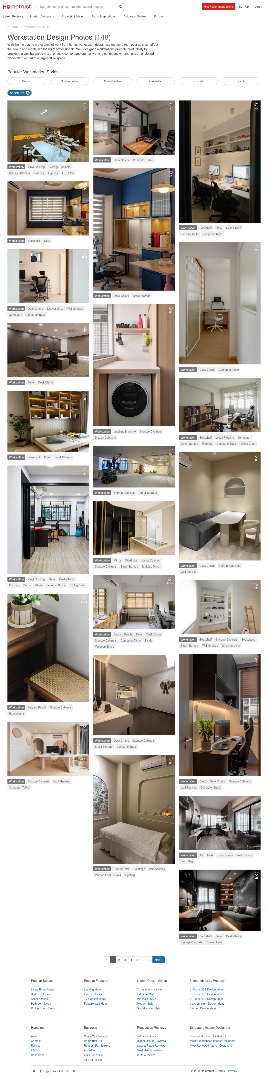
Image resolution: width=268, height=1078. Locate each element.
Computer (15, 315)
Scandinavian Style (148, 1008)
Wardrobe (131, 560)
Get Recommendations (218, 6)
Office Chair (248, 443)
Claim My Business (96, 1036)
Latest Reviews (13, 16)
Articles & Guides (134, 16)
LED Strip (68, 173)
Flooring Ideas (93, 994)
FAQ (33, 1050)
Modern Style (145, 1003)
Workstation (16, 167)
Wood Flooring (225, 437)
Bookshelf (206, 228)
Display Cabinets (19, 173)
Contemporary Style (149, 989)
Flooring (39, 173)
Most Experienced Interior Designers (212, 1041)
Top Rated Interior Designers (208, 1036)
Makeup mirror (151, 566)
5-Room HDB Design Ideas (206, 999)
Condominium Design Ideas (207, 1003)
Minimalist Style (146, 999)
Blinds (38, 585)
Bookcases (248, 639)
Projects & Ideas (73, 16)
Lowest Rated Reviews (151, 1045)
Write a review (146, 1055)
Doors (27, 585)
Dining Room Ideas (43, 1008)
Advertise (90, 1050)
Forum (158, 16)
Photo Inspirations (103, 16)
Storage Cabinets (59, 167)
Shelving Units (189, 234)
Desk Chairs (121, 160)
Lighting (53, 173)
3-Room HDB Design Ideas (206, 989)
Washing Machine (125, 431)
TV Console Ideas (95, 999)
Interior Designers (42, 16)
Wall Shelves (75, 308)
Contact (36, 1041)
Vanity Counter (151, 560)
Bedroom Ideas (40, 994)
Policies (35, 1045)
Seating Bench (123, 634)
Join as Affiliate (93, 1060)
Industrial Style (146, 994)
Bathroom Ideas (41, 1003)
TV (201, 855)
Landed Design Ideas (203, 1008)
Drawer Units (55, 308)
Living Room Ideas (42, 989)
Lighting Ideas (92, 989)
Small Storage (141, 296)
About (34, 1036)
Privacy (232, 1071)
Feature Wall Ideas (95, 1003)
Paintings (139, 869)
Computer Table (143, 160)
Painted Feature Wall (108, 875)
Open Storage (189, 443)
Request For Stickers (97, 1045)
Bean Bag (187, 861)
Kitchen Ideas (39, 999)
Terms (221, 1071)
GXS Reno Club (94, 1055)
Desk (219, 228)
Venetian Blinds (56, 585)
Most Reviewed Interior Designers (211, 1045)
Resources (37, 1055)
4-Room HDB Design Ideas (206, 994)
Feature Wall (121, 869)
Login (258, 6)
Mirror (117, 560)
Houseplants (17, 713)
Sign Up (243, 6)
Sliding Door (77, 585)
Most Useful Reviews (150, 1050)
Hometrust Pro (93, 1041)
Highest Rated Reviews (151, 1041)
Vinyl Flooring (36, 167)
